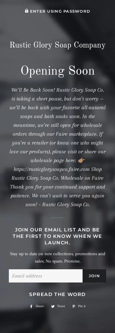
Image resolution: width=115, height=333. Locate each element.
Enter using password (59, 11)
